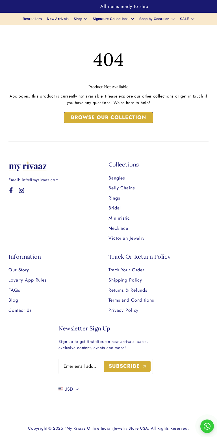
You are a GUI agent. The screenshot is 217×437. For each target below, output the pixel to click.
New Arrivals (58, 19)
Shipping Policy (125, 280)
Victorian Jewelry (126, 238)
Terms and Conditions (131, 300)
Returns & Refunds (127, 290)
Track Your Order (126, 270)
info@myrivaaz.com (40, 180)
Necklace (118, 228)
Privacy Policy (123, 310)
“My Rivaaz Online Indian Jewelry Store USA (106, 428)
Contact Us (20, 310)
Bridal (114, 208)
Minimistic (119, 218)
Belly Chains (121, 188)
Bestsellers (32, 19)
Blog (13, 300)
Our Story (18, 270)
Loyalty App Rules (27, 280)
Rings (114, 198)
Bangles (116, 178)
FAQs (14, 290)
